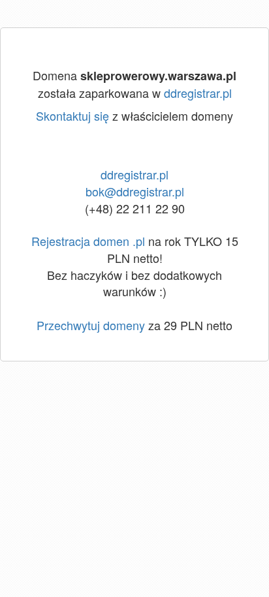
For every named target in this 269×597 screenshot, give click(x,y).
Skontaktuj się (72, 115)
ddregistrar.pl (198, 92)
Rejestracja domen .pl (88, 240)
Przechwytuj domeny (91, 324)
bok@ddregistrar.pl (135, 191)
